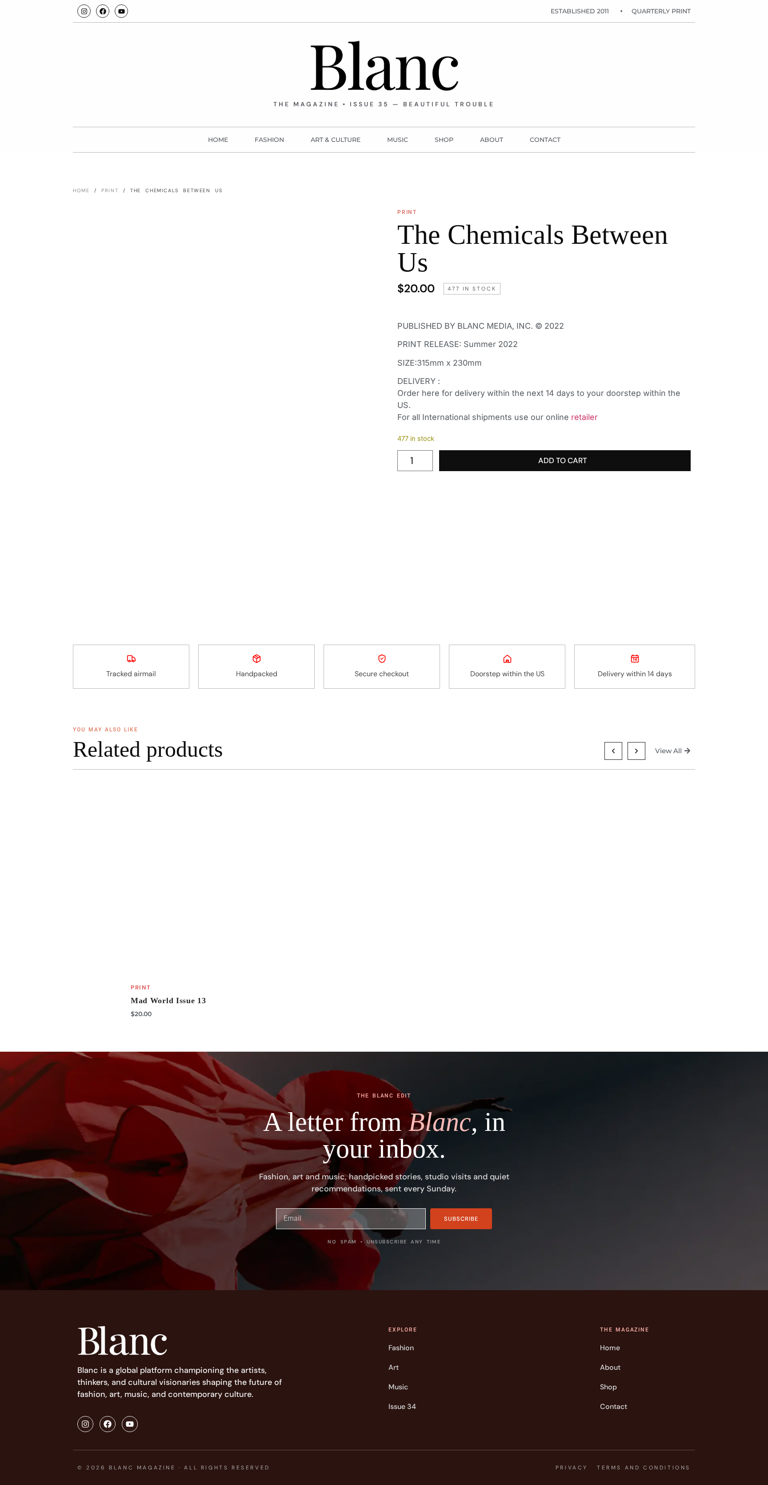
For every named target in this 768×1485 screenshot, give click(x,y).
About (491, 140)
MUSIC (397, 140)
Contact (545, 140)
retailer (584, 417)
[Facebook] (102, 11)
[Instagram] (84, 11)
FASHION (269, 140)
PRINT (109, 190)
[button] (613, 751)
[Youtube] (121, 11)
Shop (444, 140)
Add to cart (562, 460)
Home (218, 140)
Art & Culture (335, 140)
